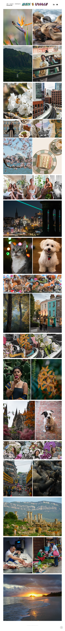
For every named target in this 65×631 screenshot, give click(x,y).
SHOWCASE (9, 5)
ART (7, 4)
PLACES (12, 4)
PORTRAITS (18, 4)
